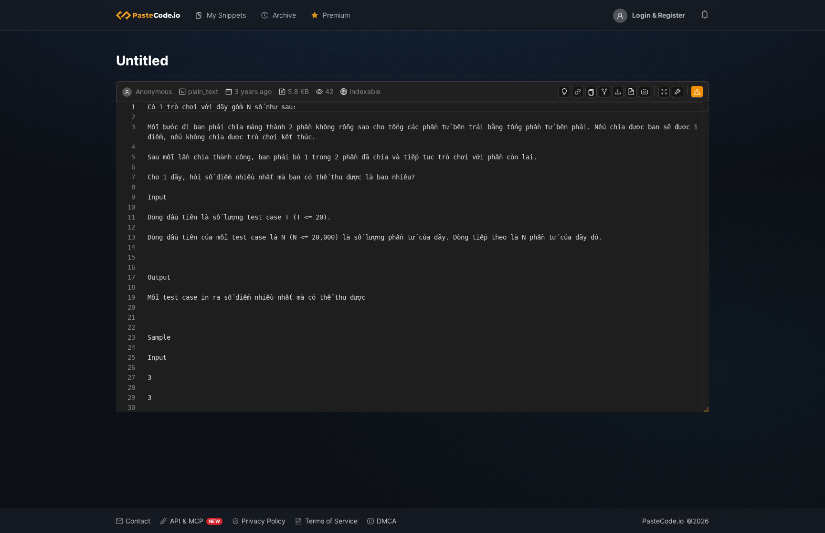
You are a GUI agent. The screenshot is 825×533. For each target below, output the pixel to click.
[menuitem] (152, 15)
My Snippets (226, 15)
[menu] (412, 15)
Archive (284, 15)
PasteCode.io (663, 521)
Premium (336, 15)
